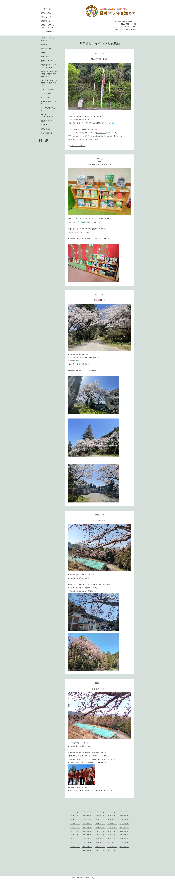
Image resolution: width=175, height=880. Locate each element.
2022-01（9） (124, 846)
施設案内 (44, 44)
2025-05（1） (124, 816)
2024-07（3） (124, 823)
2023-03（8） (75, 838)
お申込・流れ (46, 13)
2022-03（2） (100, 846)
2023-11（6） (100, 831)
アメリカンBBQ (47, 89)
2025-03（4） (87, 819)
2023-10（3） (112, 831)
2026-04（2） (87, 812)
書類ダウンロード (47, 21)
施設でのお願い (47, 48)
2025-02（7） (100, 819)
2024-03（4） (112, 827)
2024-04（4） (100, 827)
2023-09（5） (124, 831)
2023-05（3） (112, 835)
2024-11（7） (75, 823)
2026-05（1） (75, 812)
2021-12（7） (87, 850)
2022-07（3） (112, 842)
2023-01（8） (100, 838)
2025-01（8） (112, 819)
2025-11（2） (75, 816)
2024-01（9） (75, 831)
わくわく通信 (47, 93)
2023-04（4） (124, 835)
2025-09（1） (100, 816)
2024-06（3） (75, 827)
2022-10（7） (75, 842)
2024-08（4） (112, 823)
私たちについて (47, 121)
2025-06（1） (112, 816)
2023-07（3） (87, 835)
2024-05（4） (87, 827)
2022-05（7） (75, 846)
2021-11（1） (100, 850)
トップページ (46, 9)
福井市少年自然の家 (83, 878)
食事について (46, 57)
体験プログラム (47, 61)
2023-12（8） (87, 831)
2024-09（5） (100, 823)
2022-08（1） (100, 842)
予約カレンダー (47, 17)
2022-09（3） (87, 842)
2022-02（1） (112, 846)
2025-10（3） (87, 816)
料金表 (43, 53)
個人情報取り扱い (47, 133)
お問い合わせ (46, 129)
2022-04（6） (87, 846)
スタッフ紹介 (46, 97)
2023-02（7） (87, 838)
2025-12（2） (124, 812)
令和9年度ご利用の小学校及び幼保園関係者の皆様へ (49, 73)
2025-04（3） (75, 819)
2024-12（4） (124, 819)
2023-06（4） (100, 835)
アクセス (44, 125)
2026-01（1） (112, 812)
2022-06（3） (124, 842)
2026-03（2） (100, 812)
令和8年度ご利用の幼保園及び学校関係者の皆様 (49, 82)
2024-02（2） (124, 827)
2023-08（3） (75, 835)
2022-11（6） (124, 838)
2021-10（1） (112, 850)
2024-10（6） (87, 823)
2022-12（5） (112, 838)
